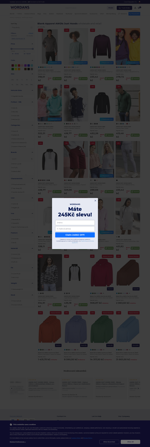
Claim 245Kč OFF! (75, 235)
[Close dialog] (95, 200)
